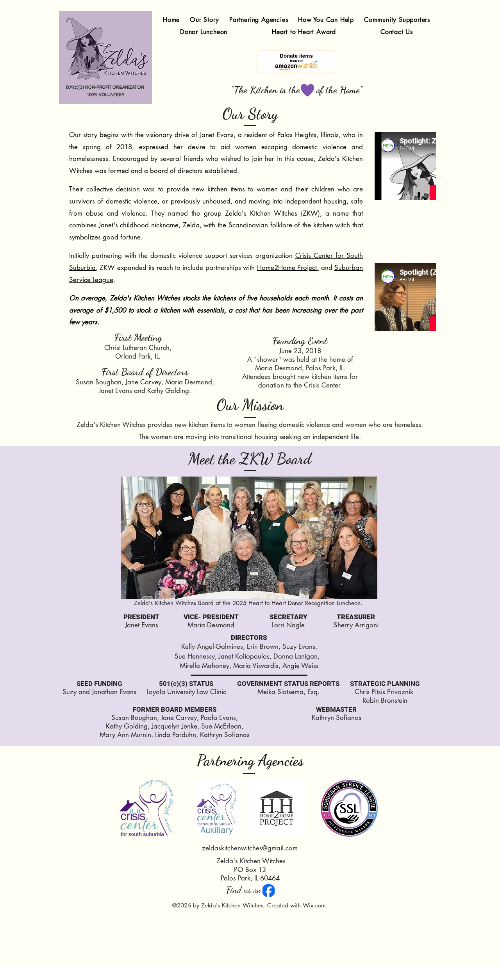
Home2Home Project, (288, 267)
